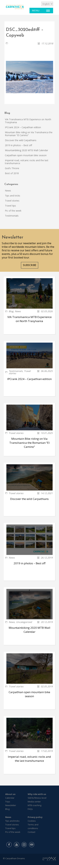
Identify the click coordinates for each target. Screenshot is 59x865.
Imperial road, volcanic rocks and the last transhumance (26, 162)
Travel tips (10, 205)
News (8, 190)
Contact (31, 832)
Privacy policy (35, 817)
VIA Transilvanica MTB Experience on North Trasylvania (28, 121)
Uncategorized (24, 622)
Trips (7, 801)
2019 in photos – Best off (18, 145)
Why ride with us (37, 794)
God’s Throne (12, 168)
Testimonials (12, 215)
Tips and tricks (12, 195)
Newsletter (10, 805)
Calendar (9, 797)
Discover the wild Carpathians (20, 140)
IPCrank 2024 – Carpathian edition (23, 127)
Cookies (32, 820)
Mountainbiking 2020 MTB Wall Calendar (26, 150)
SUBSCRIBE (29, 265)
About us (10, 794)
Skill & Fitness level (37, 797)
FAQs (30, 809)
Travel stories (12, 200)
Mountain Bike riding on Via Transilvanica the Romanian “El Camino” (28, 134)
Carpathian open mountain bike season (26, 155)
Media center (34, 801)
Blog (11, 311)
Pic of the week (13, 210)
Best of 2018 (12, 173)
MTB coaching (34, 805)
